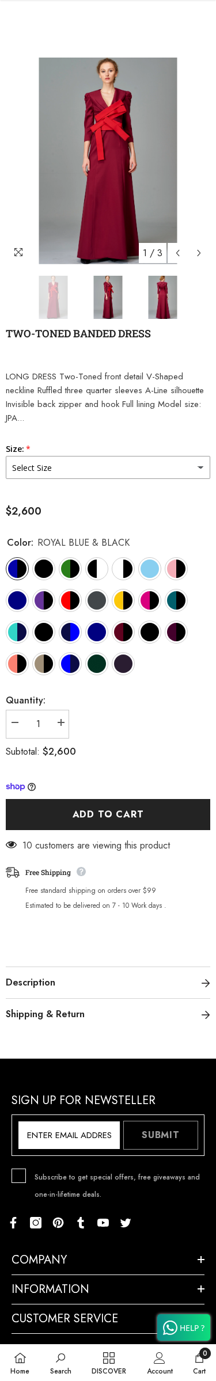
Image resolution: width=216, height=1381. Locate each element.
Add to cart (108, 814)
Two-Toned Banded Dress (78, 333)
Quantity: (26, 700)
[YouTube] (103, 1222)
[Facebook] (13, 1222)
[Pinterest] (58, 1222)
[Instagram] (35, 1222)
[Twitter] (125, 1222)
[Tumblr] (80, 1222)
